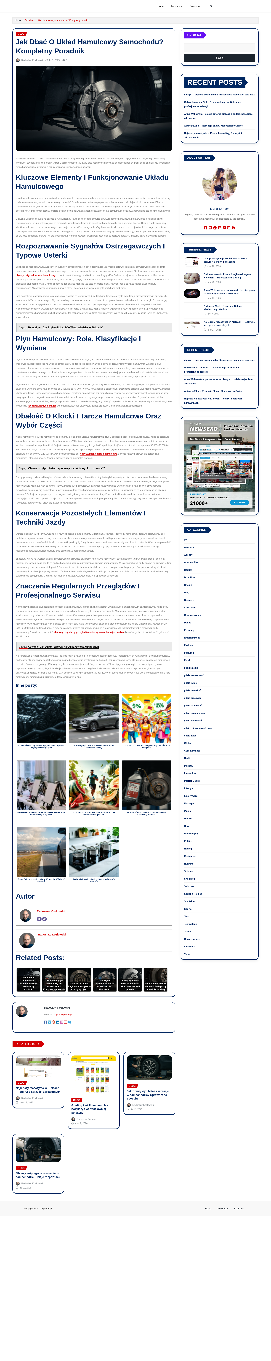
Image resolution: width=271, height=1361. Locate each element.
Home (160, 6)
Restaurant (190, 856)
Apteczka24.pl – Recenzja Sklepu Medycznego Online (213, 125)
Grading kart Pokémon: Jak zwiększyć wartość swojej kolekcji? (89, 1109)
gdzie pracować (192, 698)
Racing (188, 848)
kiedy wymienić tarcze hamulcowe (98, 453)
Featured (189, 652)
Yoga (187, 954)
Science (188, 871)
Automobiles (191, 562)
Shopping (189, 878)
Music (187, 811)
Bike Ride (189, 577)
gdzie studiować (193, 705)
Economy (189, 630)
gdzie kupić (190, 683)
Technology (190, 924)
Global (187, 743)
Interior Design (192, 780)
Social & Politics (193, 893)
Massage (189, 803)
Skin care (189, 886)
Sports (187, 909)
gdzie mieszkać (192, 690)
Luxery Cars (190, 796)
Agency (188, 554)
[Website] (44, 919)
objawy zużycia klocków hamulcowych (37, 275)
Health (187, 758)
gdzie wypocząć (193, 720)
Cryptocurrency (192, 615)
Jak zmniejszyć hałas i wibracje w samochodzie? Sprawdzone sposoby (148, 1095)
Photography (191, 833)
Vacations (189, 946)
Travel (187, 931)
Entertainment (192, 637)
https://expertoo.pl (63, 1014)
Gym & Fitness (192, 750)
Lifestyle (188, 788)
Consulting (190, 607)
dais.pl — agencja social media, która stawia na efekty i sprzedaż (219, 94)
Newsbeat (177, 6)
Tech (186, 916)
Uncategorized (192, 939)
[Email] (39, 919)
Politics (188, 841)
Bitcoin (188, 585)
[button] (211, 6)
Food (187, 660)
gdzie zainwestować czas (198, 728)
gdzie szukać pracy (194, 713)
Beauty (188, 570)
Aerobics (189, 547)
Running (189, 863)
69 (185, 539)
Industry (188, 765)
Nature (187, 818)
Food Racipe (191, 667)
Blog (186, 592)
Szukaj (194, 35)
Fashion (188, 645)
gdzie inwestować (194, 675)
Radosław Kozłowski (32, 60)
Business (195, 6)
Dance (187, 622)
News (187, 826)
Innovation (190, 773)
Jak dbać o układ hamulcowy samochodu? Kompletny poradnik (57, 20)
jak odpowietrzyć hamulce (42, 405)
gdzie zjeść (190, 735)
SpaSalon (189, 901)
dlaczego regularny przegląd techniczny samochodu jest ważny (89, 632)
